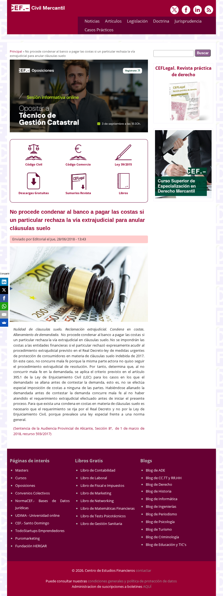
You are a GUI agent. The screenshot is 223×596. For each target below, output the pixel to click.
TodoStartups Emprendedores (39, 530)
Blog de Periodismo (161, 514)
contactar (143, 570)
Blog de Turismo (159, 529)
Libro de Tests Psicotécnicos (103, 516)
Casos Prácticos (97, 30)
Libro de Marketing (95, 493)
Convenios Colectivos (32, 493)
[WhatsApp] (4, 306)
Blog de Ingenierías (161, 506)
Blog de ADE (155, 470)
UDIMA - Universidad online (37, 515)
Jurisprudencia (187, 22)
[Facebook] (4, 298)
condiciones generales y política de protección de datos (132, 581)
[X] (4, 290)
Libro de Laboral (93, 477)
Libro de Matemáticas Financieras (107, 508)
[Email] (4, 314)
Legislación (136, 22)
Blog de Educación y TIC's (166, 544)
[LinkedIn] (4, 282)
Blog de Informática (161, 498)
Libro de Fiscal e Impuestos (102, 485)
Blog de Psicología (160, 521)
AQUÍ (147, 586)
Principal (16, 51)
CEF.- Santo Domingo (32, 523)
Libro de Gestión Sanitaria (101, 523)
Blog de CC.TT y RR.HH (164, 477)
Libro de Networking (97, 500)
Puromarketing (27, 538)
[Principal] (38, 11)
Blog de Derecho (159, 484)
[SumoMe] (4, 323)
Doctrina (159, 22)
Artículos (112, 22)
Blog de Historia (158, 491)
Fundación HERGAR (31, 545)
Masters (21, 470)
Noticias (92, 21)
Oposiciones (25, 485)
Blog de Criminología (162, 536)
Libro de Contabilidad (97, 470)
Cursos (20, 477)
